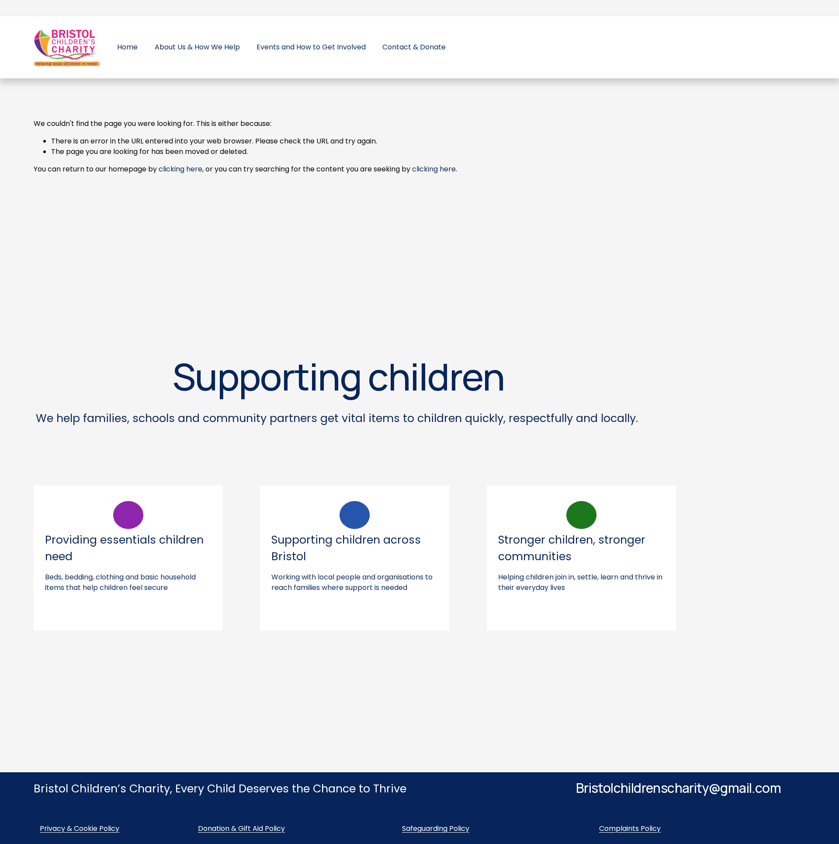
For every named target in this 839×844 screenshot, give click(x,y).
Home (127, 47)
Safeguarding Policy (435, 828)
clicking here (180, 169)
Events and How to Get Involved (311, 47)
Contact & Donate (414, 47)
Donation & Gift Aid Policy (241, 828)
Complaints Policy (630, 828)
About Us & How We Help (197, 47)
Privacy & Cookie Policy (79, 828)
